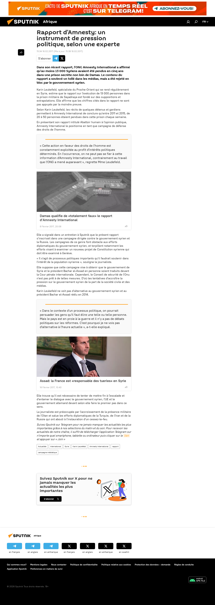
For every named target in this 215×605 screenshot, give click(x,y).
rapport (115, 446)
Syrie (67, 446)
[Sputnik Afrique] (24, 25)
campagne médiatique (47, 452)
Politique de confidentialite (84, 564)
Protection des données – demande (152, 564)
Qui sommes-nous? (16, 564)
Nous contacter (58, 564)
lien (126, 435)
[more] (126, 226)
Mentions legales (38, 564)
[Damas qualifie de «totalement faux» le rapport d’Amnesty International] (84, 192)
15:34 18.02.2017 (45, 51)
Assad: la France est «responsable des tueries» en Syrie (83, 381)
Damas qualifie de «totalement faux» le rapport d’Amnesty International (76, 218)
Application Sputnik (17, 568)
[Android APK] (197, 580)
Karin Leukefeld (79, 446)
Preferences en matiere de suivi (46, 568)
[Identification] (188, 22)
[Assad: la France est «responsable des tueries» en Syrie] (84, 357)
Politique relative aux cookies (116, 564)
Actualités (42, 446)
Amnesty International (99, 446)
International (55, 446)
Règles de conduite (184, 564)
